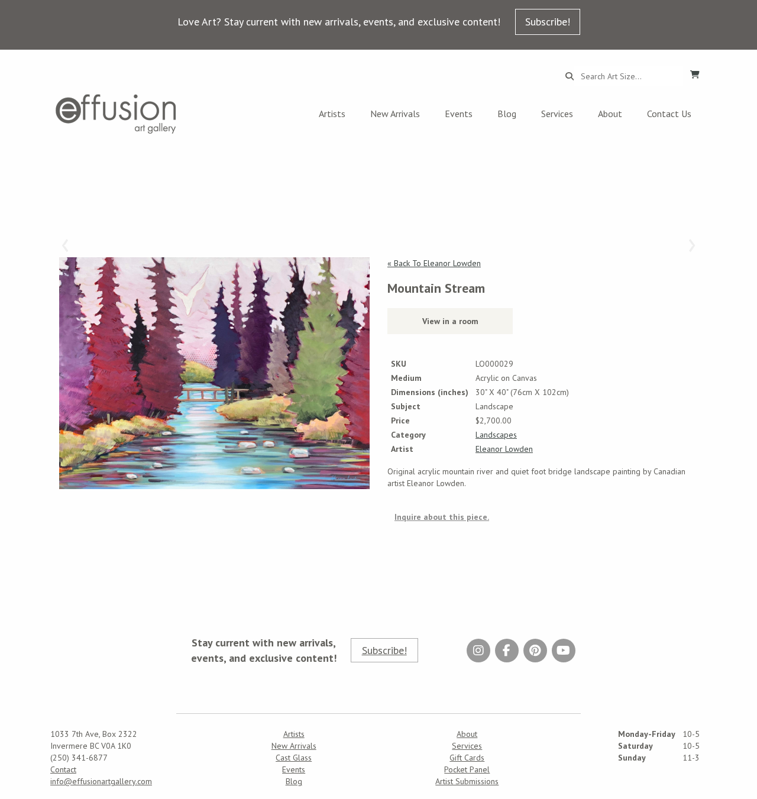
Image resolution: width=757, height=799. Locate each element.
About (610, 113)
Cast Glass (294, 757)
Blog (506, 113)
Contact (63, 769)
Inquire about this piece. (441, 517)
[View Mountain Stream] (214, 373)
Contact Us (669, 113)
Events (459, 113)
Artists (332, 113)
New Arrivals (395, 113)
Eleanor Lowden (504, 449)
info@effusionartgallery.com (101, 781)
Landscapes (496, 434)
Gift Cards (466, 757)
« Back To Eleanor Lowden (434, 263)
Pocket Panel (467, 769)
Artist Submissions (467, 781)
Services (557, 113)
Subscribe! (547, 21)
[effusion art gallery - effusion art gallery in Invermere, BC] (116, 114)
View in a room (450, 321)
